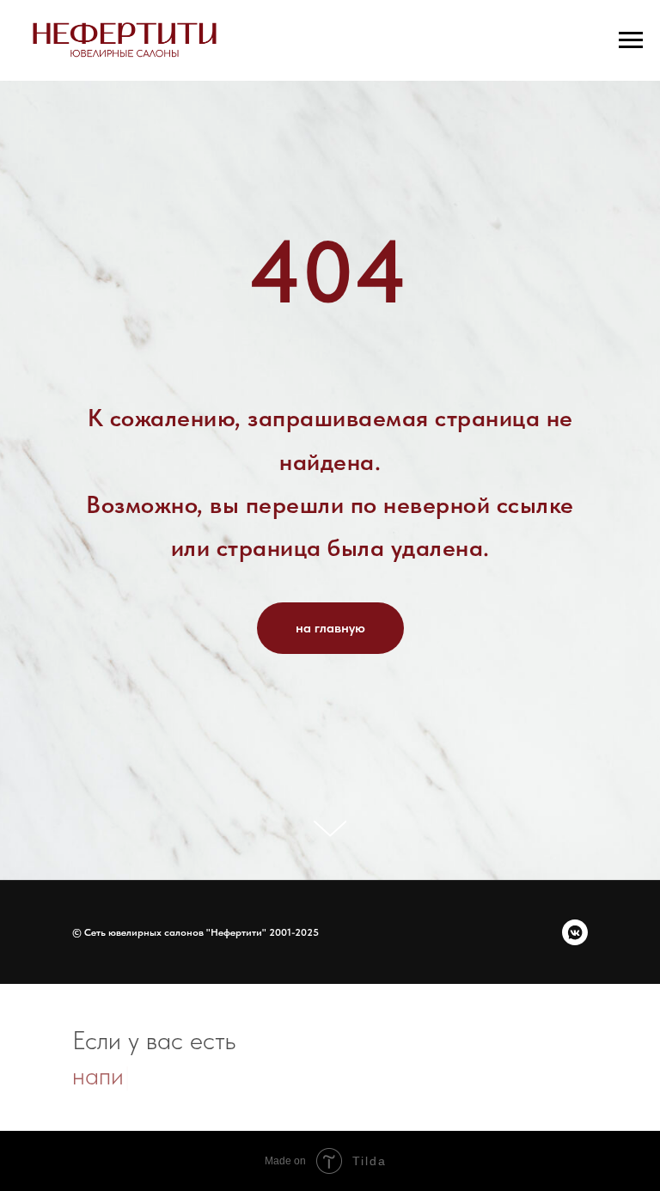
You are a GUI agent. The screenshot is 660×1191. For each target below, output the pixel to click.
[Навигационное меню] (631, 40)
